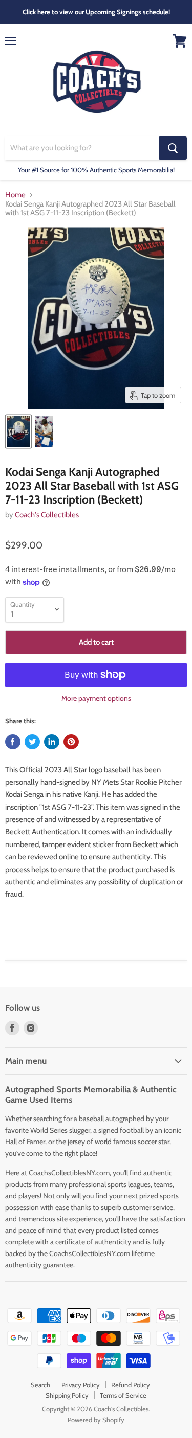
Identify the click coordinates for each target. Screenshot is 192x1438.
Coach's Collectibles (47, 514)
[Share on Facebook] (12, 741)
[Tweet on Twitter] (32, 741)
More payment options (96, 698)
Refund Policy (130, 1385)
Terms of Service (123, 1395)
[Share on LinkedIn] (51, 741)
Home (15, 195)
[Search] (173, 148)
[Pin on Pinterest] (71, 741)
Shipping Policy (67, 1395)
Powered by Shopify (96, 1420)
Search (40, 1385)
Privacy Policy (80, 1385)
